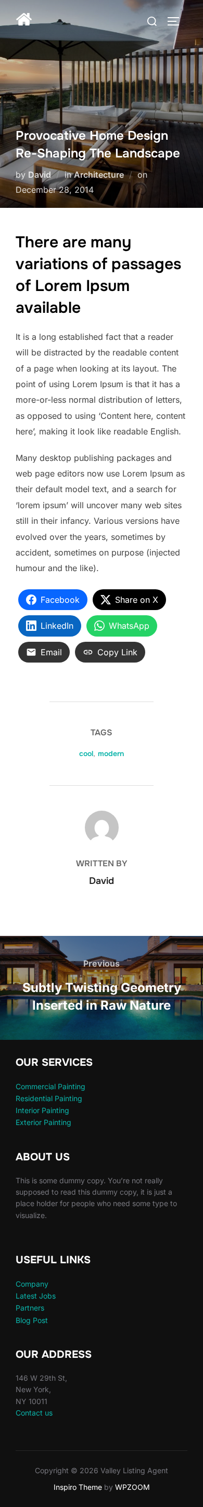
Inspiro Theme (78, 1487)
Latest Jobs (36, 1295)
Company (32, 1283)
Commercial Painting (50, 1086)
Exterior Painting (43, 1122)
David (39, 174)
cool (86, 753)
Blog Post (32, 1320)
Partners (30, 1307)
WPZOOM (132, 1487)
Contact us (34, 1412)
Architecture (99, 174)
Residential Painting (49, 1098)
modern (111, 753)
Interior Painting (42, 1110)
